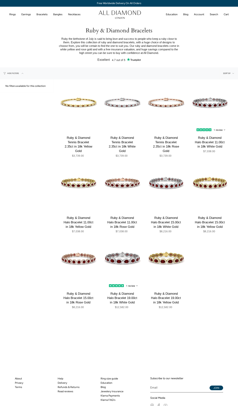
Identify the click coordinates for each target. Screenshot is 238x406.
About (18, 378)
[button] (13, 14)
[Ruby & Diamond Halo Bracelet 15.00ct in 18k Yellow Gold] (210, 184)
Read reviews (65, 391)
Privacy (19, 382)
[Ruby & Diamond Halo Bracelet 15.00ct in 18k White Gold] (166, 184)
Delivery (62, 382)
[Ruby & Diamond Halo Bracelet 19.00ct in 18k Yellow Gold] (166, 260)
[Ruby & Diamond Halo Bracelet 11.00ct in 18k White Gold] (210, 104)
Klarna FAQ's (108, 400)
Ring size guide (109, 378)
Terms (18, 387)
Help (60, 378)
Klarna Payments (110, 395)
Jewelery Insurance (112, 391)
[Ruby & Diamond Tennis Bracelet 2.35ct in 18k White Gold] (122, 104)
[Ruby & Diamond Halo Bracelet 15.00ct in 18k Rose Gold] (78, 260)
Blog (103, 387)
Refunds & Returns (69, 387)
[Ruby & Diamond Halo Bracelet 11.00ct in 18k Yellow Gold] (78, 184)
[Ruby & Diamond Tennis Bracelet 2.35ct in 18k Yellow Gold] (78, 104)
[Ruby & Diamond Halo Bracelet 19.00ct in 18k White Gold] (122, 260)
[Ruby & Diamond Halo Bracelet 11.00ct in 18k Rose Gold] (122, 184)
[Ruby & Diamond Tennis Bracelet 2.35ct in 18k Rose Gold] (166, 104)
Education (106, 382)
